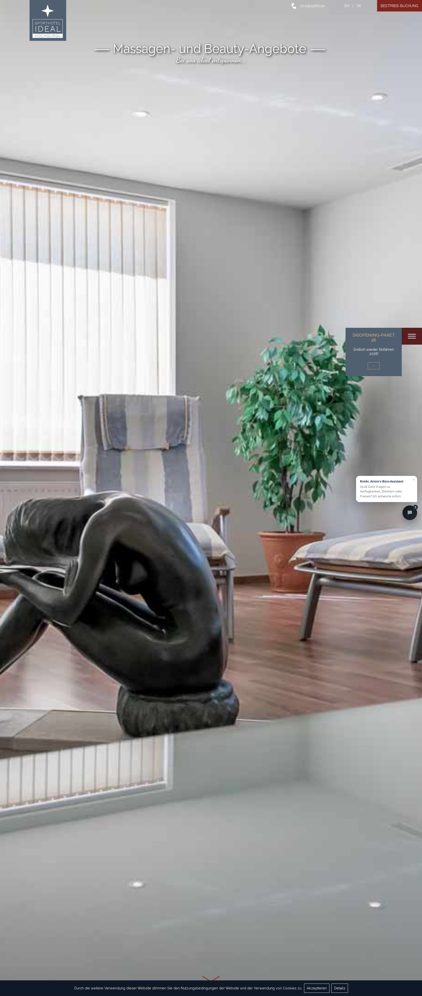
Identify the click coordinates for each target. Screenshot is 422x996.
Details (339, 988)
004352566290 (312, 6)
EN (347, 6)
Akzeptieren (317, 988)
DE (359, 6)
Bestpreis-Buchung (399, 6)
